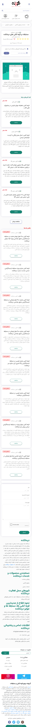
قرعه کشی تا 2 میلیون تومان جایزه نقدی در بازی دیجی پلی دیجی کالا (16, 196)
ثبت (6, 53)
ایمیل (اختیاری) (25, 495)
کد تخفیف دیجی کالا (11, 710)
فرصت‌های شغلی (24, 660)
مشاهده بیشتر (16, 222)
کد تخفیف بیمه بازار (15, 713)
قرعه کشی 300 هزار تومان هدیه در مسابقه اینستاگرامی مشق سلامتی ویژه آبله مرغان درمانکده (16, 238)
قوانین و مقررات (8, 666)
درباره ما (8, 660)
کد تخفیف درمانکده (10, 565)
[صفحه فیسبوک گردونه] (9, 722)
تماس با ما (24, 666)
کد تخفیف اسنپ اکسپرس (9, 711)
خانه (28, 25)
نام (28, 487)
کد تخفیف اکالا (18, 711)
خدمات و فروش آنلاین (20, 25)
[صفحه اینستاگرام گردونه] (22, 722)
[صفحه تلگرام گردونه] (18, 722)
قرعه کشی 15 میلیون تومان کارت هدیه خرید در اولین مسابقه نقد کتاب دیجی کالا (16, 166)
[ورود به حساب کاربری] (3, 4)
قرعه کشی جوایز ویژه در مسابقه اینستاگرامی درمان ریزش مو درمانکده (16, 426)
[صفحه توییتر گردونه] (14, 722)
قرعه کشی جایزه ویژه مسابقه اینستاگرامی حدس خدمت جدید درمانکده (17, 269)
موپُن (8, 669)
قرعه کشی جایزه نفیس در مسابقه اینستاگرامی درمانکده (19, 394)
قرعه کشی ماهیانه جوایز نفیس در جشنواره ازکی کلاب (16, 107)
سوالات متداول (8, 663)
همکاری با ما (24, 663)
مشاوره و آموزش (9, 25)
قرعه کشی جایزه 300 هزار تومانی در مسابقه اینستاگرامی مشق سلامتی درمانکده (16, 301)
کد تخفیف (11, 708)
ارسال (24, 532)
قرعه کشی (10, 687)
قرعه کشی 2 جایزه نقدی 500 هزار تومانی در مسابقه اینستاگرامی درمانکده (16, 457)
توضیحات (27, 502)
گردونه (29, 687)
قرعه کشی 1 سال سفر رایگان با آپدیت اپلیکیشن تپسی (18, 136)
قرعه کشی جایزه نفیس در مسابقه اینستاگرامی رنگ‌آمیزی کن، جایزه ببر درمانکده (18, 363)
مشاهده (16, 123)
